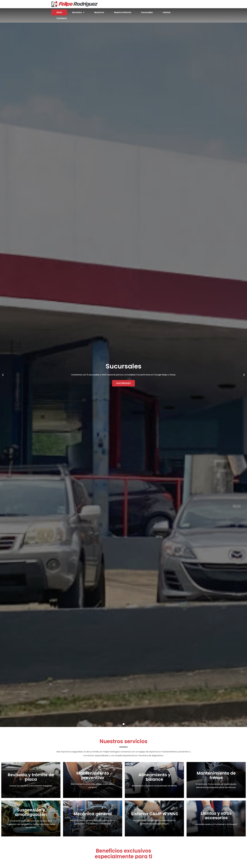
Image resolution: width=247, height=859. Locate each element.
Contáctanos (216, 825)
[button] (120, 724)
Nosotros (99, 12)
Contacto (61, 18)
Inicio (59, 12)
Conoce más (31, 786)
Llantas (166, 12)
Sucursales (147, 12)
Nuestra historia (122, 12)
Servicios (77, 12)
